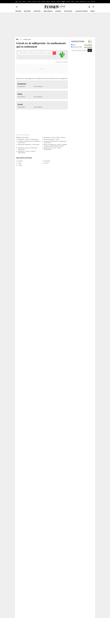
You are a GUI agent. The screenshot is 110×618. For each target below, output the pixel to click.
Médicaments (48, 11)
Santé (63, 1)
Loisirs (77, 1)
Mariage (53, 1)
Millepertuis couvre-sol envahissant (27, 148)
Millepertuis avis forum (50, 148)
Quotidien (27, 11)
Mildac (20, 94)
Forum (93, 1)
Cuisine (29, 1)
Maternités (47, 161)
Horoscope (83, 1)
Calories (46, 163)
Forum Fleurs (21, 142)
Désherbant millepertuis (24, 144)
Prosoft (20, 104)
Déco (39, 1)
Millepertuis (47, 137)
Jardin (43, 1)
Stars (72, 1)
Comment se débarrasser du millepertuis (29, 141)
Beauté (24, 1)
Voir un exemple (88, 45)
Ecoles (19, 163)
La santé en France (81, 11)
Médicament (27, 39)
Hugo (88, 1)
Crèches (20, 165)
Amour (48, 1)
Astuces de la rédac (77, 47)
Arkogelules (22, 84)
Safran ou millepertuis (50, 144)
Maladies (18, 11)
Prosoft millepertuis (49, 139)
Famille (59, 1)
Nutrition (37, 11)
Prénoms (20, 161)
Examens (58, 11)
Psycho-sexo (68, 11)
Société (68, 1)
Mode (19, 1)
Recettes (34, 1)
